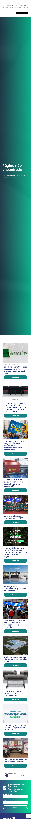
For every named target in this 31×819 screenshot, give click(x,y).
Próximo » (22, 775)
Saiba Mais (15, 377)
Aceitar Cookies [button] (21, 13)
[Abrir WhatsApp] (27, 815)
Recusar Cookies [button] (9, 13)
